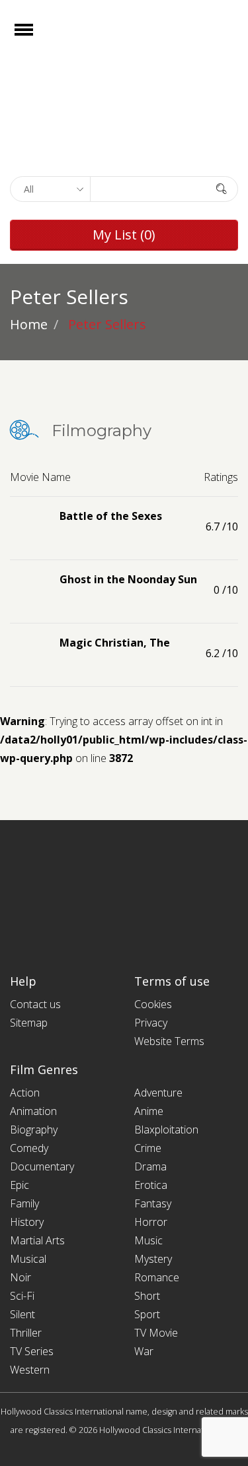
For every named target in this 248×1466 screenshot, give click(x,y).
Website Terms (169, 1041)
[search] (221, 188)
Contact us (35, 1004)
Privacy (150, 1022)
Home (29, 324)
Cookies (153, 1004)
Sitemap (29, 1022)
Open (35, 38)
